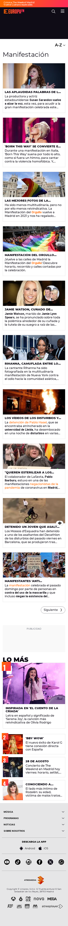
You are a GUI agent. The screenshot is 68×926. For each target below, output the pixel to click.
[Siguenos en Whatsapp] (61, 863)
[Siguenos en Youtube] (7, 863)
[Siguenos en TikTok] (17, 863)
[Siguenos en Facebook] (39, 863)
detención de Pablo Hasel (28, 422)
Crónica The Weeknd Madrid (19, 2)
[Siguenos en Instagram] (28, 863)
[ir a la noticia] (34, 75)
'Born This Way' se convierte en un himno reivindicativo (33, 148)
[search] (53, 11)
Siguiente (51, 610)
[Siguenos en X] (50, 863)
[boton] (49, 811)
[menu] (62, 11)
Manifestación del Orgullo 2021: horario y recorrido (29, 256)
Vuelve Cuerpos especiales (18, 4)
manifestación (19, 585)
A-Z (59, 45)
